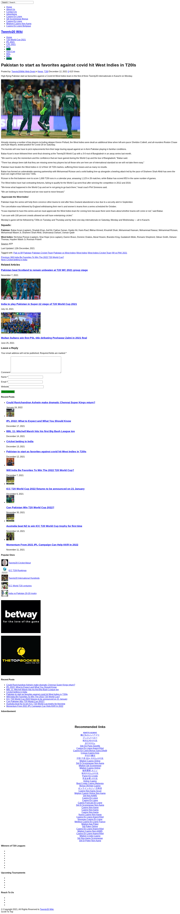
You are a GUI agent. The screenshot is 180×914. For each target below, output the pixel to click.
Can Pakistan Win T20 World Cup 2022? (30, 507)
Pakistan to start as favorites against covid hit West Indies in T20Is (46, 451)
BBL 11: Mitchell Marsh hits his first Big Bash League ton (40, 431)
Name (4, 377)
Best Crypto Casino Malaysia (90, 783)
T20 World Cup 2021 (16, 40)
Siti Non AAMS (90, 796)
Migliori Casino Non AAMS (90, 831)
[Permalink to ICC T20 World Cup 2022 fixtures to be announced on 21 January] (10, 484)
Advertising (11, 14)
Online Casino (90, 781)
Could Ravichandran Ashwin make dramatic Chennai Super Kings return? (50, 402)
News (9, 59)
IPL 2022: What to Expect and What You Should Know (38, 421)
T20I (8, 49)
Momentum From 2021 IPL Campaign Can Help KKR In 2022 (42, 544)
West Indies (81, 253)
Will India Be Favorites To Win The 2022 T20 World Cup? (32, 257)
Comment (5, 372)
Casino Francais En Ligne (90, 803)
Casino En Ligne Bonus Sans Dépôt (90, 751)
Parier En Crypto (90, 776)
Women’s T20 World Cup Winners (22, 853)
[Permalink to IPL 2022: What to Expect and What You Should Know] (10, 416)
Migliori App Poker (90, 824)
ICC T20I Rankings (17, 570)
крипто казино (90, 732)
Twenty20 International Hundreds (24, 578)
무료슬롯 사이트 (90, 778)
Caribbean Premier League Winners (23, 863)
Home (9, 7)
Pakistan (27, 253)
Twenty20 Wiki (12, 31)
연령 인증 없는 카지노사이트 (90, 758)
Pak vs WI (18, 253)
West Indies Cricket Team (99, 253)
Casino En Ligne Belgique (18, 26)
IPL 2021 (10, 42)
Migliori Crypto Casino (90, 836)
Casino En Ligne (14, 16)
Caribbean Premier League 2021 (21, 882)
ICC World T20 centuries (20, 586)
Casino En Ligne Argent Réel (90, 748)
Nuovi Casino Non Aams (90, 814)
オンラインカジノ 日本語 (90, 788)
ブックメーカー (90, 738)
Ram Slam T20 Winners (17, 867)
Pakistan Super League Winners (21, 858)
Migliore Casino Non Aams (18, 24)
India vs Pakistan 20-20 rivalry (23, 593)
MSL (8, 54)
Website (5, 387)
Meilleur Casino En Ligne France (90, 822)
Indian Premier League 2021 (19, 880)
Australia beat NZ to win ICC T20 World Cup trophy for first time (44, 526)
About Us (10, 9)
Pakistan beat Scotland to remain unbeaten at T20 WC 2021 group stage (44, 270)
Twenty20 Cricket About (20, 563)
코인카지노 (90, 743)
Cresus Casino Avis (90, 753)
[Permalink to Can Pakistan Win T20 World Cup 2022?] (10, 502)
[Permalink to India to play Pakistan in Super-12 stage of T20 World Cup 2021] (21, 299)
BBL (8, 56)
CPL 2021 (11, 44)
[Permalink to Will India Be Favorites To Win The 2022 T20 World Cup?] (10, 465)
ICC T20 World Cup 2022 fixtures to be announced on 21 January (45, 488)
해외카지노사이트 (90, 773)
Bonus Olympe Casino (90, 786)
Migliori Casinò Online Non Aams (90, 793)
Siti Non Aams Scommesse (90, 838)
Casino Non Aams (90, 807)
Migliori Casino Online (90, 761)
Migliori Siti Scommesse (90, 766)
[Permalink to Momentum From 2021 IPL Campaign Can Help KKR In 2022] (10, 539)
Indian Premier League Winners (21, 856)
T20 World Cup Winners (17, 851)
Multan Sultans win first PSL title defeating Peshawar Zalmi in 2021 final (44, 337)
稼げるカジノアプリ (90, 735)
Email (3, 382)
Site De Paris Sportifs (90, 746)
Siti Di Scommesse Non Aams (90, 763)
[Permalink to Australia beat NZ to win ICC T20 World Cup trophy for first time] (10, 521)
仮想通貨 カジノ (90, 770)
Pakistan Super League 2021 (20, 878)
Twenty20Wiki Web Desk (23, 71)
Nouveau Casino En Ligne (90, 819)
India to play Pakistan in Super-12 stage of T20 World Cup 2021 (39, 304)
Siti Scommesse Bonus (17, 19)
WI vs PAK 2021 (119, 253)
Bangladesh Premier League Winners (24, 865)
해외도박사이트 (90, 740)
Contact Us (11, 12)
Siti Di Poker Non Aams (90, 841)
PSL (8, 47)
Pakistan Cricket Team (42, 253)
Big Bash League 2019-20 (18, 887)
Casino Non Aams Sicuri (90, 791)
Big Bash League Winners (18, 860)
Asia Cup (10, 51)
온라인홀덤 (90, 755)
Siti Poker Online (90, 826)
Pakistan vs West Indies (64, 253)
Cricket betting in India (14, 260)
